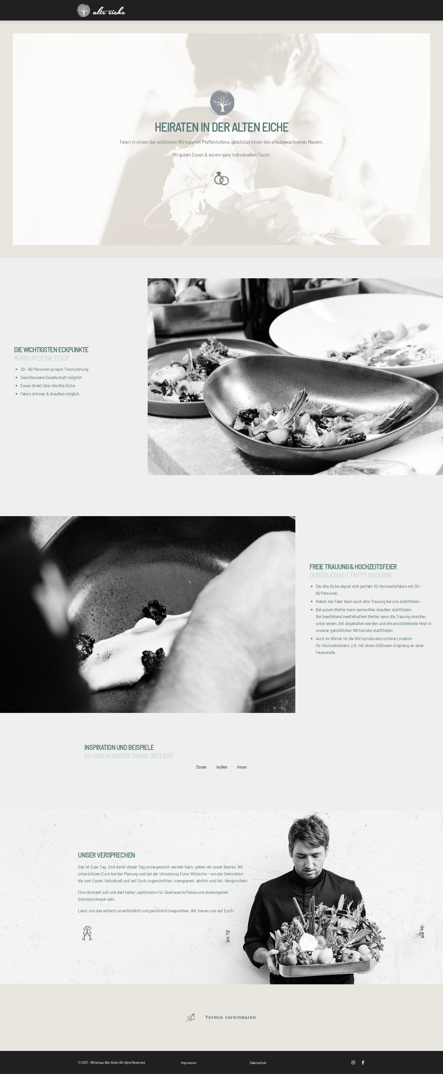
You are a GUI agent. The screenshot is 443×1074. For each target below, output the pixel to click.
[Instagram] (353, 1062)
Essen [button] (201, 767)
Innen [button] (242, 767)
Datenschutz (258, 1062)
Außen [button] (221, 767)
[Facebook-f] (363, 1062)
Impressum (188, 1062)
